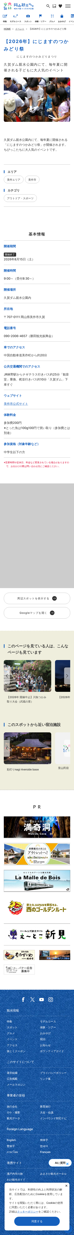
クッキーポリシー (27, 1211)
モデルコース (15, 21)
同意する (37, 1221)
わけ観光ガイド (16, 1179)
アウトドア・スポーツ (20, 198)
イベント (19, 28)
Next (68, 675)
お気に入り (60, 6)
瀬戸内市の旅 (15, 1173)
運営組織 (12, 1072)
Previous (6, 675)
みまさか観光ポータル (53, 1173)
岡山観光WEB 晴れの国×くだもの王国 (18, 6)
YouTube (41, 999)
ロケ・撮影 (13, 1112)
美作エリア (13, 179)
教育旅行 (45, 1106)
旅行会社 (12, 1106)
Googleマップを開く (33, 612)
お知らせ (45, 1045)
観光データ (13, 1118)
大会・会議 (46, 1112)
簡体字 (44, 1140)
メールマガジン (16, 1084)
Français (45, 1152)
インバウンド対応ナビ (53, 1118)
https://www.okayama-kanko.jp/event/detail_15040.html (27, 682)
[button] (67, 1162)
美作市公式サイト (16, 404)
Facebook (23, 999)
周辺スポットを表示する (33, 598)
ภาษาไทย (12, 1152)
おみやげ (62, 21)
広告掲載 (12, 1078)
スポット (28, 21)
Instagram (50, 999)
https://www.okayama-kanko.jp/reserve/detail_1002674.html (27, 752)
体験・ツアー (40, 21)
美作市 (32, 179)
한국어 (44, 1146)
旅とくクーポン (16, 1051)
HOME (7, 28)
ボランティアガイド (52, 1051)
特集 (5, 21)
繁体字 (11, 1146)
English (11, 1140)
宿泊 (42, 1039)
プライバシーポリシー (53, 1072)
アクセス (12, 1045)
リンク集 (45, 1078)
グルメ (52, 21)
